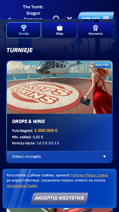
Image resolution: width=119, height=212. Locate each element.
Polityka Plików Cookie (89, 175)
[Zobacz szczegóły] (104, 156)
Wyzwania (95, 34)
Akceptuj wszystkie (59, 198)
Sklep (59, 34)
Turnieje (23, 34)
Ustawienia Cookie (22, 186)
